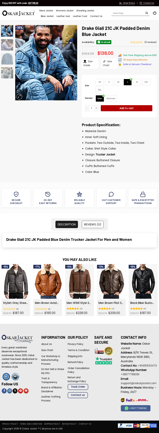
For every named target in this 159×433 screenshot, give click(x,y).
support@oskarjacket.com (139, 383)
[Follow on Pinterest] (20, 390)
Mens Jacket (46, 10)
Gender (89, 98)
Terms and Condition (31, 424)
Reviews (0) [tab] (92, 224)
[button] (155, 13)
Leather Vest (63, 16)
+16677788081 (130, 374)
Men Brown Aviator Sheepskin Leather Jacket (47, 303)
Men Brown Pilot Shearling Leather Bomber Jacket (111, 303)
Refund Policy (69, 424)
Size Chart (107, 63)
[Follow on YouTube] (26, 390)
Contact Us (96, 16)
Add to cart (127, 108)
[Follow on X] (15, 390)
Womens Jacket (65, 10)
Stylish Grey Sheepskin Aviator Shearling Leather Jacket (15, 303)
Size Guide (88, 63)
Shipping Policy (52, 424)
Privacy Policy (10, 424)
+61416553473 (147, 365)
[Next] (72, 62)
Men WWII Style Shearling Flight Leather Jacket (79, 303)
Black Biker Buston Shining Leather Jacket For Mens (142, 303)
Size (87, 85)
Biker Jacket (47, 16)
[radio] (100, 82)
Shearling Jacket (85, 10)
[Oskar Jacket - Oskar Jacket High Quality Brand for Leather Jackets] (18, 13)
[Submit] (146, 13)
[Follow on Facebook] (4, 390)
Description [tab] (67, 224)
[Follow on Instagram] (9, 390)
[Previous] (20, 62)
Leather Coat (80, 16)
